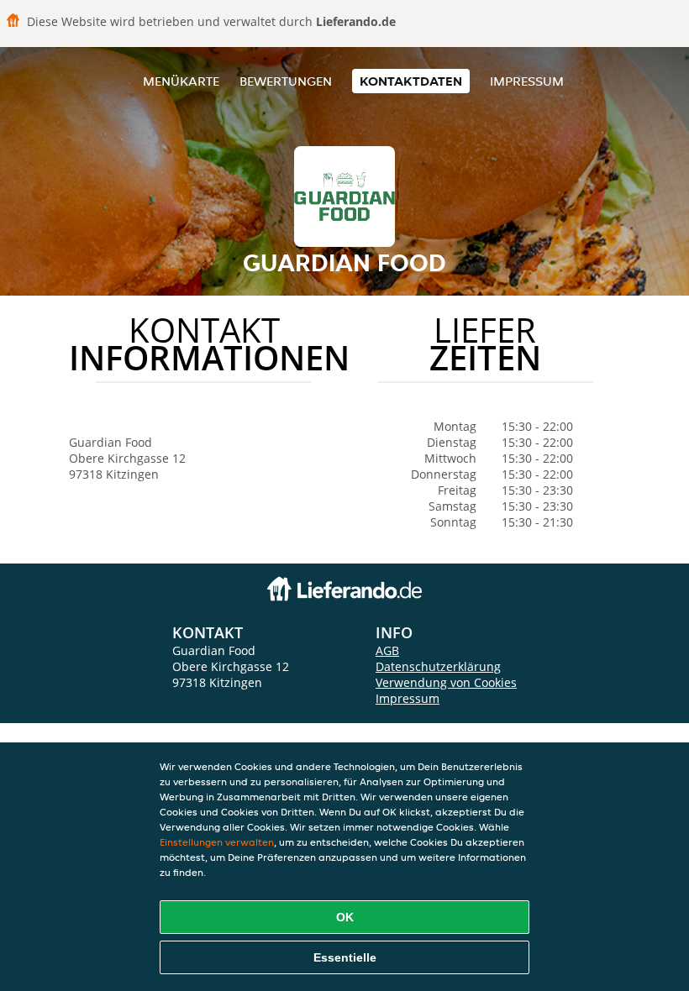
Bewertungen (285, 81)
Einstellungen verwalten (217, 842)
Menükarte (181, 81)
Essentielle (344, 957)
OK (345, 917)
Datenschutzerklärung (438, 666)
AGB (387, 650)
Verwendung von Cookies (446, 682)
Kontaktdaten (411, 81)
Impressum (527, 81)
